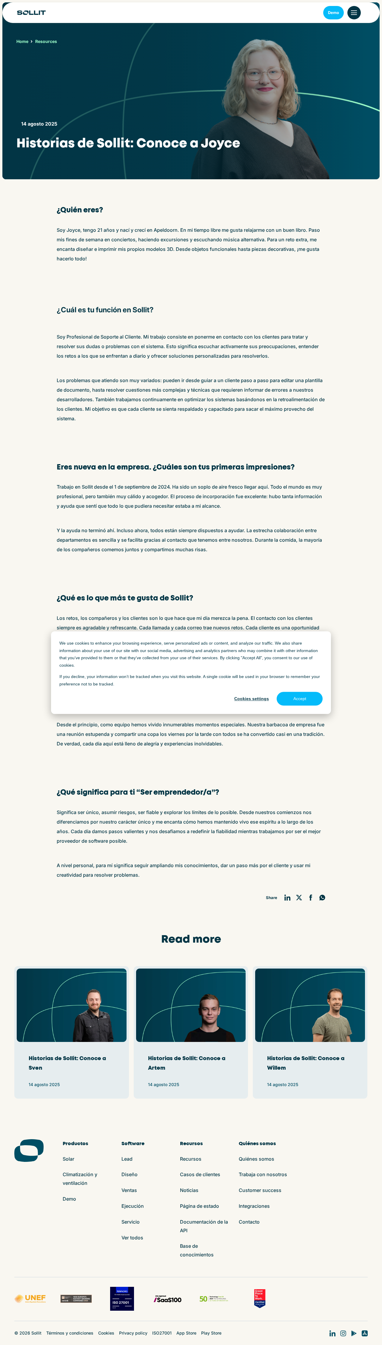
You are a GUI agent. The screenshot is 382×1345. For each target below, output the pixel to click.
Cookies (106, 1332)
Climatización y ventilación (80, 1178)
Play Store (211, 1332)
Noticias (189, 1190)
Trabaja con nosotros (263, 1174)
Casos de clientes (200, 1174)
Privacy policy (133, 1332)
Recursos (190, 1159)
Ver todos (132, 1238)
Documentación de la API (204, 1226)
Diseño (129, 1174)
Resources (46, 41)
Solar (68, 1159)
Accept (299, 698)
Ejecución (132, 1206)
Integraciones (254, 1206)
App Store (186, 1332)
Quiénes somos (256, 1159)
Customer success (260, 1190)
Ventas (129, 1190)
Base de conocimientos (197, 1250)
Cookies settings (251, 698)
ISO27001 (162, 1332)
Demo (333, 12)
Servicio (130, 1222)
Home (22, 41)
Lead (127, 1159)
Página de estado (199, 1206)
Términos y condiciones (69, 1332)
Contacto (249, 1222)
